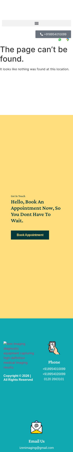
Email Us (37, 441)
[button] (36, 23)
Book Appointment (30, 235)
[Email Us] (36, 427)
